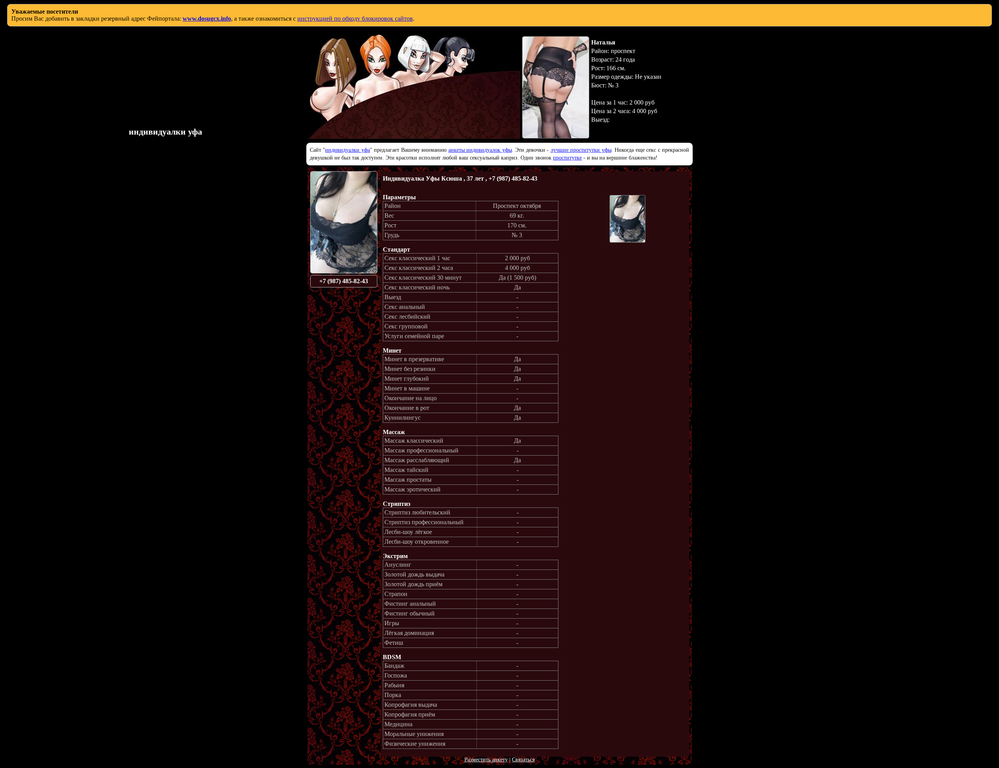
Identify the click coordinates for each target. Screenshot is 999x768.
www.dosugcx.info (207, 18)
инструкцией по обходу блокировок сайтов (355, 18)
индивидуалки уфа (347, 150)
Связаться (523, 760)
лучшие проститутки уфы (581, 150)
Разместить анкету (486, 760)
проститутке (567, 158)
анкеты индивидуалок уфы (480, 150)
